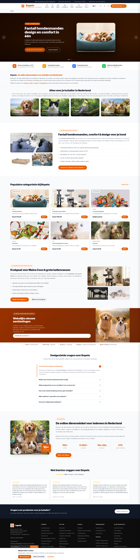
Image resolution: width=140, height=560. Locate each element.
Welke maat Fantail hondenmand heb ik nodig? (53, 379)
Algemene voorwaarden (120, 546)
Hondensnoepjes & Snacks (48, 538)
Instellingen (50, 556)
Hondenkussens (45, 530)
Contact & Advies (118, 528)
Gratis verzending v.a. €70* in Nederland (45, 1)
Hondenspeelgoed (46, 541)
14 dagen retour (118, 538)
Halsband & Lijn (45, 543)
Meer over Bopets (63, 455)
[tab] (70, 59)
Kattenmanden (63, 541)
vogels (36, 83)
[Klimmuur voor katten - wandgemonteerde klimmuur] (119, 293)
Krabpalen (62, 528)
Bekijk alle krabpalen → (19, 299)
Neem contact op (122, 511)
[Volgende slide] (136, 37)
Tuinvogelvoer (81, 538)
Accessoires (99, 533)
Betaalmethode (118, 533)
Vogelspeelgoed (82, 541)
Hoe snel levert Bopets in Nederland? (51, 366)
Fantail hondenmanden (47, 533)
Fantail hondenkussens (102, 543)
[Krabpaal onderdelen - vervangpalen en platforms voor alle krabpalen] (98, 293)
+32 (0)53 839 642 (15, 534)
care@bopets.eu (25, 534)
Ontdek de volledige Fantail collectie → (72, 167)
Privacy (116, 543)
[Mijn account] (104, 6)
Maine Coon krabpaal (33, 48)
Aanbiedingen (117, 541)
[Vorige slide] (4, 37)
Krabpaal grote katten (65, 530)
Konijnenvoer (99, 528)
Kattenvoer (62, 546)
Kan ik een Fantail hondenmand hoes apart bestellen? (56, 391)
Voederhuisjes (81, 533)
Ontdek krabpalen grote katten (36, 43)
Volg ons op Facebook (16, 537)
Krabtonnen (62, 538)
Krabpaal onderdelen (65, 536)
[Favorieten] (108, 6)
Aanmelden (34, 546)
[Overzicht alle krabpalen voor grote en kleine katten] (109, 276)
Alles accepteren (24, 556)
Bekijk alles (125, 184)
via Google (19, 496)
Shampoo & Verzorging (47, 546)
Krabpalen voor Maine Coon (66, 533)
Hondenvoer (44, 536)
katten (31, 83)
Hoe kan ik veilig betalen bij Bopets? (50, 402)
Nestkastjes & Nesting (83, 536)
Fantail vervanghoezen (102, 545)
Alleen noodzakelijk (38, 556)
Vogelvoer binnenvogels (84, 530)
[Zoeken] (100, 6)
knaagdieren (44, 83)
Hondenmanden (45, 528)
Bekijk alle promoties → (22, 336)
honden (26, 83)
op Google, (70, 474)
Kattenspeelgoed (64, 543)
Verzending (117, 536)
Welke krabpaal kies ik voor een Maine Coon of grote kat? (57, 385)
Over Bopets (117, 530)
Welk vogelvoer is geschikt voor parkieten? (52, 396)
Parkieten (80, 528)
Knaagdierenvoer (100, 530)
